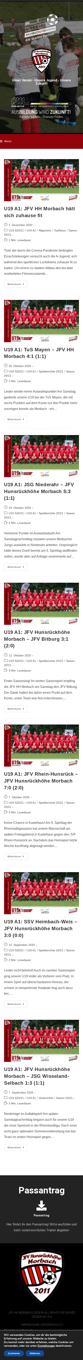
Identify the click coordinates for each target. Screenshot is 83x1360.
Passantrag (41, 1215)
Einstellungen (46, 1346)
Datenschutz (51, 1325)
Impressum (30, 1325)
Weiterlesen (17, 283)
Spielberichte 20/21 (51, 371)
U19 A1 (31, 230)
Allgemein (45, 230)
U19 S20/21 (16, 230)
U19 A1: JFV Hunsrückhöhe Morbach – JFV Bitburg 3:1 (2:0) (37, 638)
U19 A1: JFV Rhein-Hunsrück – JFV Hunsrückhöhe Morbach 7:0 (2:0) (41, 780)
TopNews (60, 230)
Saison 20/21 (64, 1098)
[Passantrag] (41, 1205)
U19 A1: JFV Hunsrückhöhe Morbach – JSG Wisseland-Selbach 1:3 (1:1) (37, 1076)
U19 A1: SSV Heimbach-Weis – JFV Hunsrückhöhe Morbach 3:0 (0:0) (40, 928)
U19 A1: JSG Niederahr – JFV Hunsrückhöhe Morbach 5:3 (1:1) (39, 491)
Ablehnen (35, 1353)
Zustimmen (14, 1353)
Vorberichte (46, 1098)
